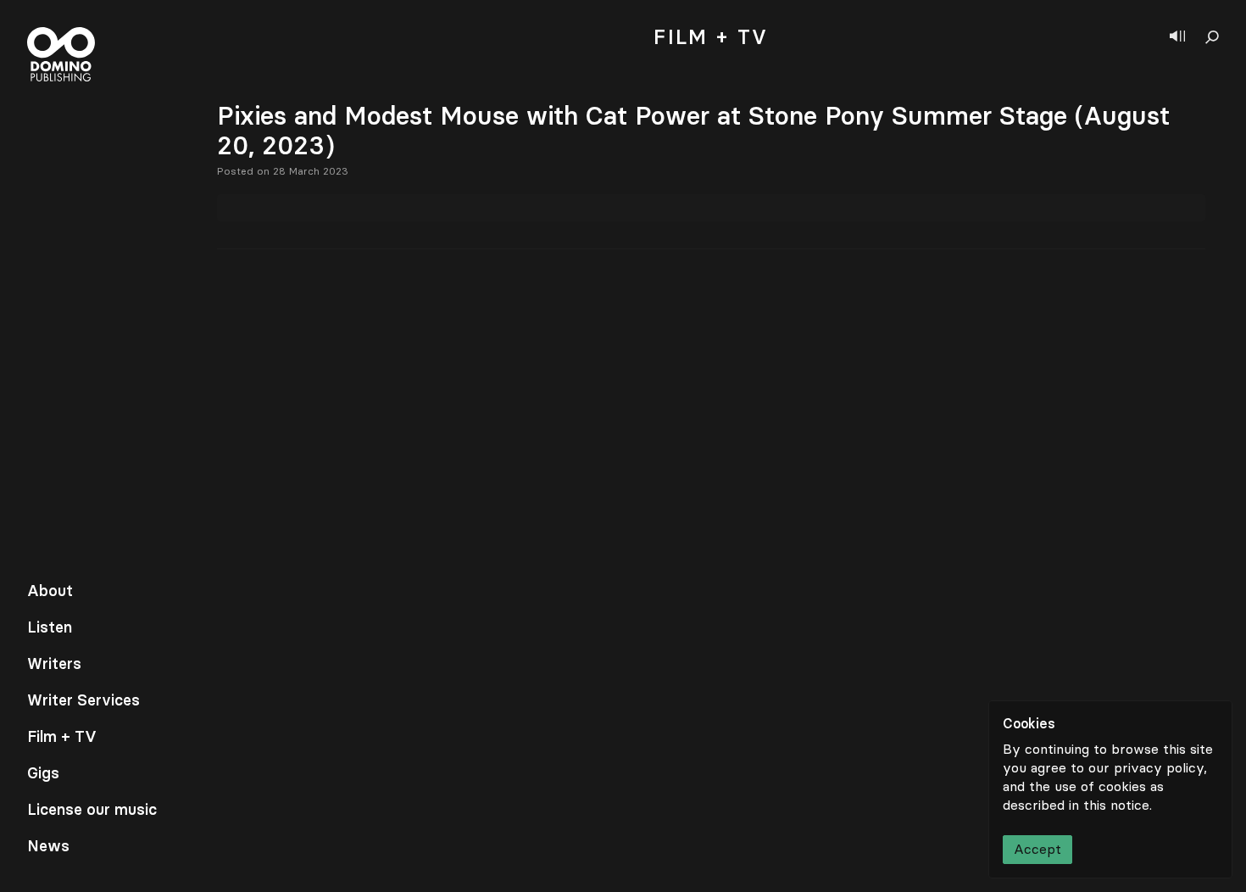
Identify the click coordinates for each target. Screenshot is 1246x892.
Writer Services (83, 700)
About (50, 591)
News (48, 846)
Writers (54, 664)
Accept (1037, 849)
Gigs (43, 773)
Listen (49, 627)
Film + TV (62, 737)
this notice (1116, 805)
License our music (92, 809)
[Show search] (1212, 37)
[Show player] (1177, 37)
